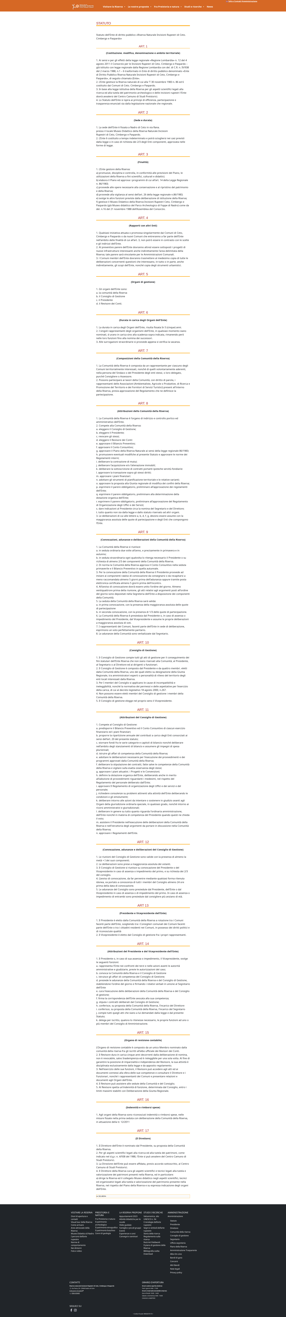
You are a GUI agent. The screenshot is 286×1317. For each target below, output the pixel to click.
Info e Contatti (235, 1)
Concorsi (174, 1261)
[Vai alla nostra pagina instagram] (75, 1310)
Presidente (175, 1224)
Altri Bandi (174, 1265)
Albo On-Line (176, 1254)
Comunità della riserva (180, 1232)
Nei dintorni (76, 1248)
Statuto (173, 1220)
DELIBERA (102, 1196)
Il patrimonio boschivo (105, 1230)
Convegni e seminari (128, 1236)
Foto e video (76, 1251)
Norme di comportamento (78, 1243)
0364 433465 (76, 1293)
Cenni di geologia (103, 1233)
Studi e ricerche (193, 6)
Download (148, 1254)
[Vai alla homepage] (77, 6)
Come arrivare (77, 1225)
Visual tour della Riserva (81, 1222)
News (210, 6)
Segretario (175, 1239)
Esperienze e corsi (127, 1233)
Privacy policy (176, 1272)
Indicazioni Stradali (75, 1291)
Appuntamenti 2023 (128, 1216)
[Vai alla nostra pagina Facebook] (71, 1310)
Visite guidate (125, 1225)
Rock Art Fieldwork (152, 1242)
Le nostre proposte (138, 6)
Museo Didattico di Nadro (82, 1233)
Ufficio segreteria (178, 1243)
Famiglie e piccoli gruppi (130, 1228)
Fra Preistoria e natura (166, 6)
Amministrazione (249, 1)
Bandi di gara (176, 1257)
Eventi (122, 1230)
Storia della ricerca (152, 1233)
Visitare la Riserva (113, 6)
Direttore (174, 1228)
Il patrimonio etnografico (106, 1227)
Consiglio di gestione (179, 1235)
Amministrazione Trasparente (183, 1250)
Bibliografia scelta (151, 1251)
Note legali (175, 1269)
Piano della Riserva (178, 1246)
